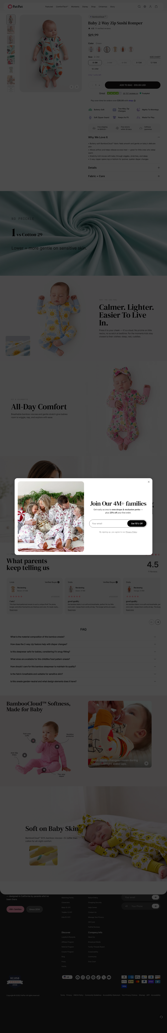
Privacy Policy (131, 532)
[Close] (148, 482)
